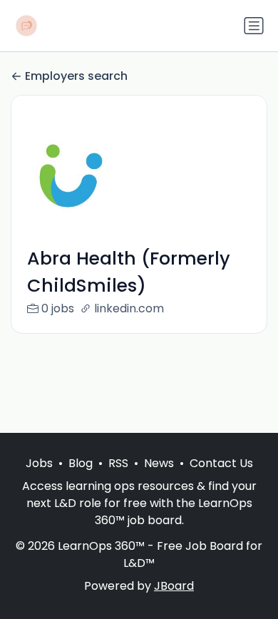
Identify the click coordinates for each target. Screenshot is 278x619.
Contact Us (221, 463)
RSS (118, 463)
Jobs (39, 463)
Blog (80, 463)
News (159, 463)
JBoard (174, 586)
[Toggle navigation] (253, 25)
